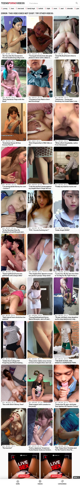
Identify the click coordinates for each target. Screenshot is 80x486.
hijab (48, 8)
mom (55, 8)
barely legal (31, 8)
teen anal (21, 8)
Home (18, 484)
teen (12, 8)
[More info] (24, 52)
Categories (62, 484)
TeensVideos (13, 3)
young (5, 8)
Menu (75, 477)
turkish (41, 8)
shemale (70, 8)
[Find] (77, 3)
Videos (40, 484)
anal (62, 8)
